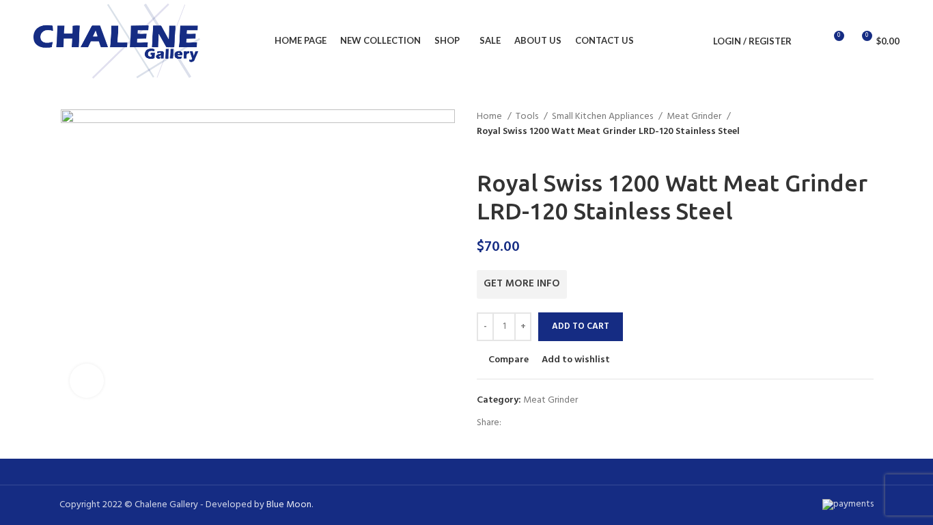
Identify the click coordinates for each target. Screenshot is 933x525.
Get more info (522, 283)
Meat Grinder (695, 116)
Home (490, 116)
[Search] (809, 41)
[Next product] (511, 147)
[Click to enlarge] (87, 381)
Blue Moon (288, 505)
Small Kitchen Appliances (603, 116)
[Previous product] (483, 147)
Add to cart (580, 326)
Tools (528, 116)
